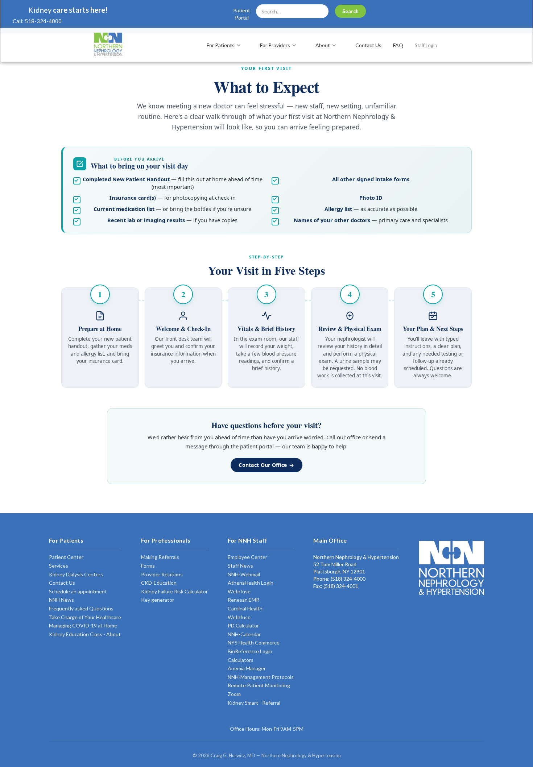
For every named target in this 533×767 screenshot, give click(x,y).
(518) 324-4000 (347, 579)
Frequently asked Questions (81, 608)
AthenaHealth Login (250, 583)
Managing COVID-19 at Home (83, 625)
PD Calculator (243, 625)
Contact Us (368, 45)
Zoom (234, 694)
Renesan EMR (243, 600)
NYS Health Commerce (254, 642)
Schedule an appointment (78, 591)
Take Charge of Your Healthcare (85, 617)
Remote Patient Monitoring (259, 685)
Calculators (240, 660)
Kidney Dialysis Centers (76, 574)
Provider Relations (162, 574)
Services (58, 566)
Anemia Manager (247, 668)
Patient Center (66, 557)
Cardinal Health (245, 608)
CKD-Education (159, 583)
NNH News (61, 600)
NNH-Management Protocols (261, 677)
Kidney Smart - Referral (254, 703)
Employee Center (247, 557)
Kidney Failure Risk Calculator (174, 591)
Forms (148, 566)
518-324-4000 (43, 21)
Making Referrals (160, 557)
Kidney (39, 9)
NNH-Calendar (244, 634)
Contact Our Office (263, 464)
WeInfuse (239, 591)
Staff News (240, 566)
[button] (227, 45)
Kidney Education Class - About (85, 634)
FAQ (398, 45)
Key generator (157, 600)
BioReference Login (250, 651)
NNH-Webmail (244, 574)
